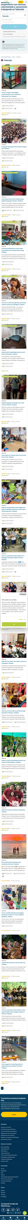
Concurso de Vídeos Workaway (9, 1155)
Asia (13, 57)
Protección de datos (6, 1181)
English (3, 1190)
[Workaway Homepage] (6, 1)
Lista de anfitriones (6, 57)
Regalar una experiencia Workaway (10, 1137)
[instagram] (13, 1210)
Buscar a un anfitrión (6, 1127)
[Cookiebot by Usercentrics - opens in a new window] (19, 594)
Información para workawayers (9, 1131)
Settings (21, 619)
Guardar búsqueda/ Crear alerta (14, 36)
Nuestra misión (4, 1161)
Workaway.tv (4, 1151)
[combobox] (14, 15)
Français (3, 1194)
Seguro (3, 1174)
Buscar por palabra (7, 19)
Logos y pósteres (5, 1153)
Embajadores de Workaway (8, 1157)
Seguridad (3, 1170)
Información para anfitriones (8, 1129)
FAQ (2, 1172)
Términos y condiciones (7, 1179)
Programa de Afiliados (6, 1159)
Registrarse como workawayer (9, 1133)
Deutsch (3, 1192)
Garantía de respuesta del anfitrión (9, 1177)
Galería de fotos (5, 1149)
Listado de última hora (9, 31)
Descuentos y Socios (6, 1139)
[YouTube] (8, 1210)
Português (3, 1196)
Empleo (3, 1183)
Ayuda (2, 1168)
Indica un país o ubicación (8, 13)
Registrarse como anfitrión (7, 1135)
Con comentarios (8, 34)
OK (14, 624)
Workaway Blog (5, 1147)
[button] (12, 142)
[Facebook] (3, 1210)
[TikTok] (18, 1210)
